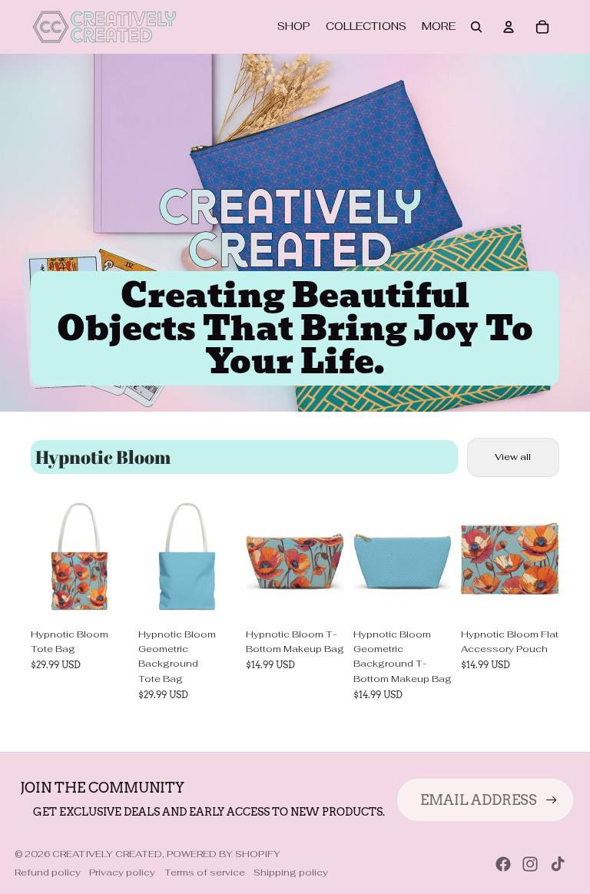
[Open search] (476, 27)
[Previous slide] (43, 560)
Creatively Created (107, 854)
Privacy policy (122, 872)
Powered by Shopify (223, 854)
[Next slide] (117, 560)
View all (513, 457)
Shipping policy (291, 872)
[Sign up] (551, 800)
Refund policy (48, 872)
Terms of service (204, 872)
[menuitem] (439, 27)
